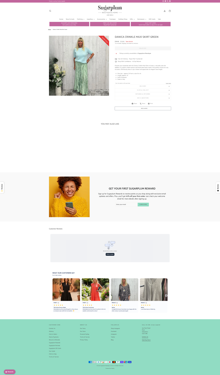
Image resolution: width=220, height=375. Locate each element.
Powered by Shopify (110, 368)
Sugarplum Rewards (54, 343)
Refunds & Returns (143, 94)
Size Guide (52, 351)
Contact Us (52, 328)
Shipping (124, 43)
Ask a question (143, 98)
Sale (159, 19)
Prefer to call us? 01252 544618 (57, 1)
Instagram (114, 334)
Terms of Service (54, 357)
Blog (112, 340)
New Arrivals (70, 19)
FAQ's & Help (53, 354)
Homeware (141, 19)
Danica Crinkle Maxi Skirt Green (60, 29)
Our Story (83, 328)
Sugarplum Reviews (54, 345)
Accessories (101, 19)
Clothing (80, 19)
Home (61, 19)
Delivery (143, 86)
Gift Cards (152, 19)
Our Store (83, 331)
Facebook (113, 331)
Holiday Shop (122, 19)
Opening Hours (146, 340)
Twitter (113, 337)
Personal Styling (84, 334)
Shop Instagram (115, 328)
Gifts (131, 19)
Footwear (112, 19)
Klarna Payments (54, 337)
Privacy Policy (84, 340)
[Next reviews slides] (166, 295)
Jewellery (90, 19)
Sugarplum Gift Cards (55, 348)
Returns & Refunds (54, 340)
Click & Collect (143, 90)
